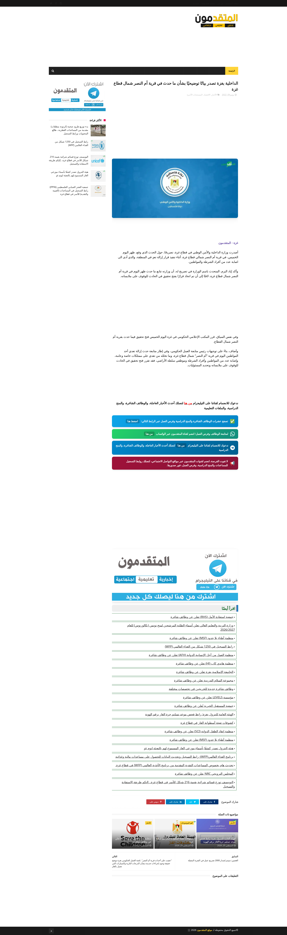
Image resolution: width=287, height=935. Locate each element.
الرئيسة (232, 70)
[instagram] (61, 3)
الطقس (73, 71)
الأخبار (203, 71)
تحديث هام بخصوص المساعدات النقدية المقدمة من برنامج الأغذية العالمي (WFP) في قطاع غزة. (174, 765)
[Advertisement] (109, 35)
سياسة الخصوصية (208, 3)
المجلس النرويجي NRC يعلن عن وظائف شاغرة (204, 774)
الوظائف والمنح (121, 71)
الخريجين (151, 71)
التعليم (191, 71)
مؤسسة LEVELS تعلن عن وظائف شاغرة (208, 697)
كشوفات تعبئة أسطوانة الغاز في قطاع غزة (207, 723)
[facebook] (56, 3)
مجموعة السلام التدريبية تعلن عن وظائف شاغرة (203, 680)
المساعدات (217, 71)
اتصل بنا (196, 3)
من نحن (220, 3)
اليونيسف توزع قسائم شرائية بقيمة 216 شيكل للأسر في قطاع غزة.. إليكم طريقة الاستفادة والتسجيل (68, 160)
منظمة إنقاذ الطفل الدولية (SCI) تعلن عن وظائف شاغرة (199, 731)
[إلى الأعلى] (51, 930)
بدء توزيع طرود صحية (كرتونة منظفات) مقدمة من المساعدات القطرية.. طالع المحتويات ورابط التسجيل (69, 130)
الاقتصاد (138, 71)
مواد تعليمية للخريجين (171, 71)
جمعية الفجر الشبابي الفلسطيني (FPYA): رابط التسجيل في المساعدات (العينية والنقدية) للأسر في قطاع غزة (68, 190)
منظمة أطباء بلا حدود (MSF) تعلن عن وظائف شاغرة (201, 638)
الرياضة (105, 71)
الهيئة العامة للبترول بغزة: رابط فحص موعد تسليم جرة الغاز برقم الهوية (189, 714)
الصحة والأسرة (89, 71)
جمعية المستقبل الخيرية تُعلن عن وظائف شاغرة (203, 706)
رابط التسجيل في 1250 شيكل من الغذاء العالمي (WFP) (199, 646)
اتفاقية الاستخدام (232, 3)
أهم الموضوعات (187, 823)
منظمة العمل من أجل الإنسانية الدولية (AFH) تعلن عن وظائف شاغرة (191, 655)
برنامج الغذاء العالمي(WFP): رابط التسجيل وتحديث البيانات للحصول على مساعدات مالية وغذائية (174, 757)
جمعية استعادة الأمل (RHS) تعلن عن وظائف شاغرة (202, 617)
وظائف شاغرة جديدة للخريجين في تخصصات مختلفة (201, 689)
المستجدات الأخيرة (194, 94)
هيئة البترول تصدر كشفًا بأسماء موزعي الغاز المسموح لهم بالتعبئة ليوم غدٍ (188, 748)
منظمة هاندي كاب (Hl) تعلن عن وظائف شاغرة (204, 663)
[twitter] (51, 3)
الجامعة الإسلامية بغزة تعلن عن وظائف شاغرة (204, 672)
